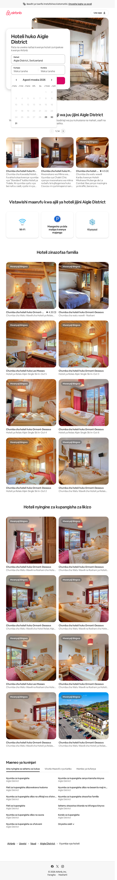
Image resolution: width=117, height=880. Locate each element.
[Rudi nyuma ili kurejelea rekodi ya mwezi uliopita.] (16, 80)
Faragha (52, 874)
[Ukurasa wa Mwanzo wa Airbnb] (14, 13)
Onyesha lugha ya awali (80, 4)
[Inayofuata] (63, 131)
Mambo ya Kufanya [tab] (86, 768)
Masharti (62, 874)
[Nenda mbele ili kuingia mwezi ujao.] (51, 80)
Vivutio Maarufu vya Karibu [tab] (58, 768)
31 (16, 123)
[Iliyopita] (51, 131)
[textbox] (25, 71)
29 (46, 117)
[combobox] (38, 60)
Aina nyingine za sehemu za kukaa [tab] (23, 768)
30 (52, 117)
